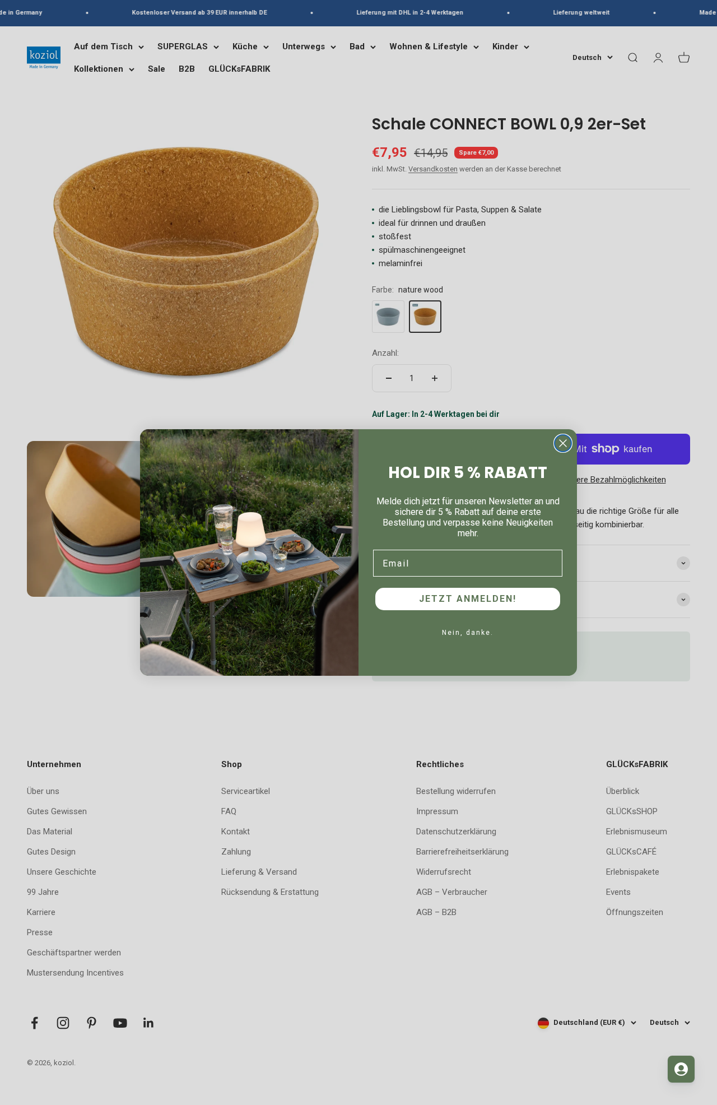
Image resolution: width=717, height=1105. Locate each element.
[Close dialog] (563, 443)
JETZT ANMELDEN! (467, 598)
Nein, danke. (467, 633)
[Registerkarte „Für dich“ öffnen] (681, 1069)
